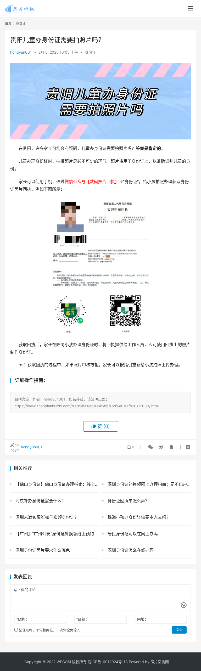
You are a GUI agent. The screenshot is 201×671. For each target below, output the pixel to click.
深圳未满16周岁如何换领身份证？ (46, 517)
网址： (142, 619)
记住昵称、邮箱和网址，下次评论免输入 (49, 630)
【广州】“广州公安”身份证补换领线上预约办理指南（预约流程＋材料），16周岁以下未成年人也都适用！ (56, 533)
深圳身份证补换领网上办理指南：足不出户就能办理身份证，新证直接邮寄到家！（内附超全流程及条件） (148, 484)
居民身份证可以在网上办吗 (132, 533)
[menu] (190, 8)
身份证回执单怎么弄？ (127, 500)
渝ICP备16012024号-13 (108, 661)
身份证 (90, 52)
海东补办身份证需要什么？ (40, 500)
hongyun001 (21, 52)
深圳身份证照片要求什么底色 (42, 550)
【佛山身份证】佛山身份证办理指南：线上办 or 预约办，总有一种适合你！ (56, 484)
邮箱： (82, 619)
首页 (8, 23)
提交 (179, 630)
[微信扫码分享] (150, 447)
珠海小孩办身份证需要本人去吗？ (138, 517)
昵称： (22, 619)
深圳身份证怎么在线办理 (130, 550)
